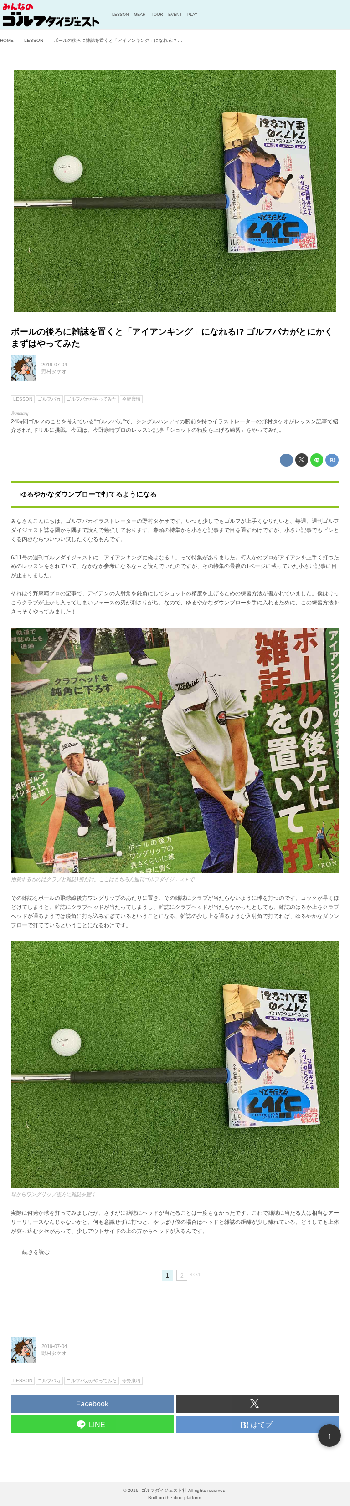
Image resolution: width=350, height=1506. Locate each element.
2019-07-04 (54, 364)
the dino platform (183, 1497)
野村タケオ (54, 371)
